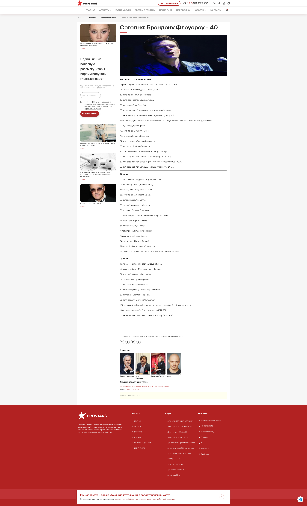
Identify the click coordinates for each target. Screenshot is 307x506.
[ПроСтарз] (223, 3)
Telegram (204, 437)
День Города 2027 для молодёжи (180, 426)
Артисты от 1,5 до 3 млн (176, 470)
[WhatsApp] (214, 3)
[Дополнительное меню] (226, 10)
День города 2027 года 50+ (178, 437)
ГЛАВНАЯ (137, 421)
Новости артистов (133, 389)
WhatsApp (205, 448)
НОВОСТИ (138, 432)
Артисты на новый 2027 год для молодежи (182, 448)
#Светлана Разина (156, 386)
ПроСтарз (205, 454)
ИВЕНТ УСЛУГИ (139, 448)
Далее (82, 48)
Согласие (105, 102)
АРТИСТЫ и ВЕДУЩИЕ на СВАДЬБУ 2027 (182, 421)
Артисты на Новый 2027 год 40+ (179, 453)
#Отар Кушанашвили (141, 386)
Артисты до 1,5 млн (174, 475)
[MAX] (228, 3)
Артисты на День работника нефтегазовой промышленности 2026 (182, 443)
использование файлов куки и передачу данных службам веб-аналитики (145, 499)
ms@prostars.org (207, 431)
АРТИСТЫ (138, 426)
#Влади (166, 386)
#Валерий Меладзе (126, 386)
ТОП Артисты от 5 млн (175, 459)
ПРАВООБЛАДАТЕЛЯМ (142, 443)
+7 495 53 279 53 (207, 426)
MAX (202, 443)
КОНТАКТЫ (138, 437)
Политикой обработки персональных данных (98, 107)
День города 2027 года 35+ (178, 432)
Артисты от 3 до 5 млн (175, 464)
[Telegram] (219, 3)
